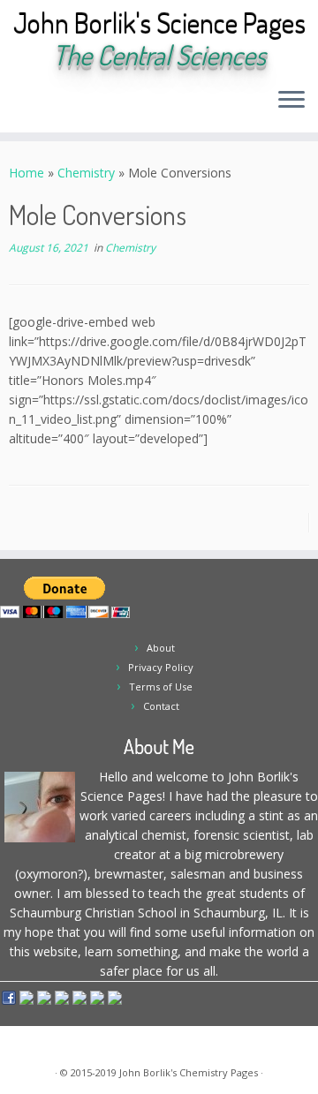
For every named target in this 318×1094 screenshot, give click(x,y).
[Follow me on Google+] (79, 105)
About (161, 647)
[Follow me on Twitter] (49, 105)
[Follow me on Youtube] (94, 105)
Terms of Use (161, 686)
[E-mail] (34, 105)
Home (26, 172)
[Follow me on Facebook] (64, 105)
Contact (161, 706)
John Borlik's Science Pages (159, 23)
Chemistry (86, 172)
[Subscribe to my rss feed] (18, 105)
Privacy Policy (160, 667)
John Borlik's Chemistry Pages (188, 1072)
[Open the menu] (291, 100)
